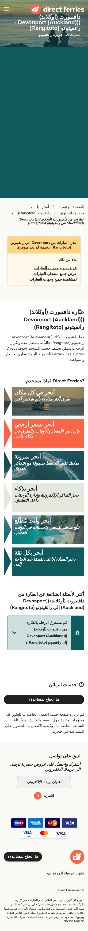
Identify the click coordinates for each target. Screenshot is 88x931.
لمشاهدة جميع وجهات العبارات (53, 280)
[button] (46, 633)
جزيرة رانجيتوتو (72, 213)
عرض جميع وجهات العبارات (55, 268)
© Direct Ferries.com (70, 890)
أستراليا (43, 207)
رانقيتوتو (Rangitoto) (34, 213)
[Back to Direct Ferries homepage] (57, 9)
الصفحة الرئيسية (71, 207)
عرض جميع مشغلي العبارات (55, 274)
